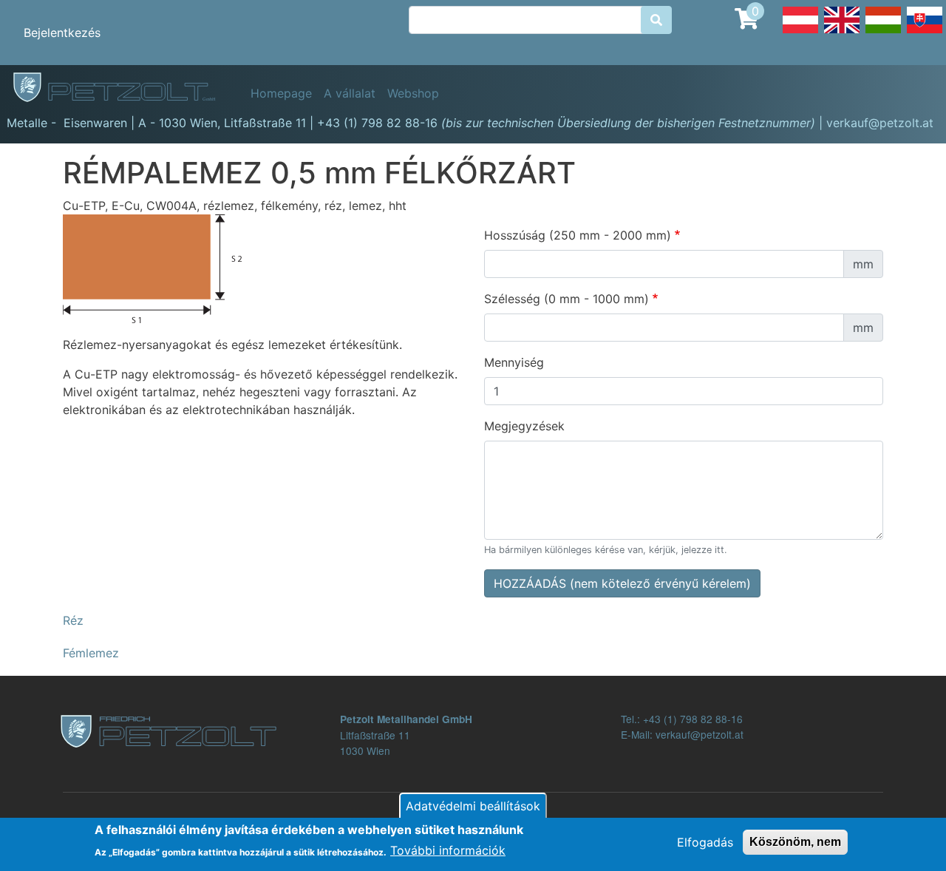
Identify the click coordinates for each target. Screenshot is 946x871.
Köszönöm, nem (795, 842)
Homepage (281, 93)
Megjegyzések (524, 425)
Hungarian (883, 32)
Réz (73, 620)
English (842, 32)
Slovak (924, 32)
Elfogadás (705, 842)
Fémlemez (91, 652)
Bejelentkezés (62, 32)
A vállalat (349, 93)
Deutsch (800, 32)
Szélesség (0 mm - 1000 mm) (566, 298)
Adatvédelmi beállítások (473, 806)
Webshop (413, 93)
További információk (448, 850)
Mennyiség (514, 362)
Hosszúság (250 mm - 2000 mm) (577, 235)
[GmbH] (123, 88)
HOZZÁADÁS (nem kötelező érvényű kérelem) (622, 583)
